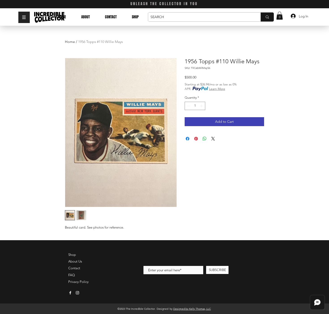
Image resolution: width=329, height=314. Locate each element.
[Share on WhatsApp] (204, 138)
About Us (75, 261)
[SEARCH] (267, 17)
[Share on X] (213, 138)
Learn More (217, 89)
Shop (72, 254)
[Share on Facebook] (187, 138)
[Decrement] (188, 106)
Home (70, 42)
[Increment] (202, 106)
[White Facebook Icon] (70, 293)
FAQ (71, 275)
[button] (24, 17)
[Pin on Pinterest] (196, 138)
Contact (74, 268)
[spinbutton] (195, 106)
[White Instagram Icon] (77, 293)
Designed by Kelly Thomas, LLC (192, 308)
